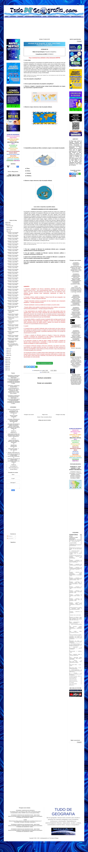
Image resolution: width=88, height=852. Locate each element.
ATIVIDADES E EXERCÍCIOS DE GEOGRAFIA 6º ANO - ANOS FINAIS (14, 376)
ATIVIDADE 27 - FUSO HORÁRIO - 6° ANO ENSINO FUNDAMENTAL (75, 468)
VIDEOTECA (17, 160)
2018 (7, 368)
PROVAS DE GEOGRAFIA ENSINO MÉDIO (13, 152)
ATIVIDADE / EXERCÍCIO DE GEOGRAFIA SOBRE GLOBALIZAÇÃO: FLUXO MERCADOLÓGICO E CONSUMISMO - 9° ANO (75, 574)
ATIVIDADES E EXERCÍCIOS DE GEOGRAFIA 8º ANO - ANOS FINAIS (14, 396)
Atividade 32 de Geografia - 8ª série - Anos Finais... (14, 290)
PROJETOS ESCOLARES (13, 154)
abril (8, 351)
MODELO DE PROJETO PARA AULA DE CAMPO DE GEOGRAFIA (13, 441)
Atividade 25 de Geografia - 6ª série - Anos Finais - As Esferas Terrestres (76, 358)
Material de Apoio (58, 843)
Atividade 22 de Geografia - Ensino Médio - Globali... (14, 336)
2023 (7, 359)
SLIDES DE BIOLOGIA (72, 678)
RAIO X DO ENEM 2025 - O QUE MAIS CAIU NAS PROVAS (13, 345)
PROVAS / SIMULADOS (13, 452)
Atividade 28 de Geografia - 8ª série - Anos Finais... (14, 301)
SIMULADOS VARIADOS (13, 159)
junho (8, 348)
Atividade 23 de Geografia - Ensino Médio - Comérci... (14, 332)
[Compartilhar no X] (53, 370)
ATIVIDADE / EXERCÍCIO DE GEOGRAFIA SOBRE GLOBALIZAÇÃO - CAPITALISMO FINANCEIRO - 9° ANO (75, 568)
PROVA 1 (75, 660)
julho (8, 231)
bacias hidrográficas (13, 467)
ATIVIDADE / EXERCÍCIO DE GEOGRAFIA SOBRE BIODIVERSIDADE (14, 420)
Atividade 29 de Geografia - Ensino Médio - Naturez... (14, 311)
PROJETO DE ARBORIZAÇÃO (13, 446)
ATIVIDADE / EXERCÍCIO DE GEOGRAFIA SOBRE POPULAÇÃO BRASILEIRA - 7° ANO (75, 591)
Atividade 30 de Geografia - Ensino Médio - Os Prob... (14, 307)
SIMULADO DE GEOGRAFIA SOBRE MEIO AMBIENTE (75, 674)
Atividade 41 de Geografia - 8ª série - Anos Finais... (14, 264)
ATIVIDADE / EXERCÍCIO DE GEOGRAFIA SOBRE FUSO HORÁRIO (75, 565)
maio (8, 350)
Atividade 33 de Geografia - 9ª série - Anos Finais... (14, 244)
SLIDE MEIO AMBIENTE (73, 677)
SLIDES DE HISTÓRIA (13, 157)
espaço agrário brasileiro (73, 683)
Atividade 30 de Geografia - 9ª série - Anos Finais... (14, 253)
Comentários (10, 538)
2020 (7, 364)
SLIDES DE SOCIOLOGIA (73, 681)
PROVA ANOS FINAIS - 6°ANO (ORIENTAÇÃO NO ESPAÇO (75, 662)
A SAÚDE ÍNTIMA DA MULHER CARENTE (75, 553)
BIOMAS (13, 431)
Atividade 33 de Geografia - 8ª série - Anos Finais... (14, 287)
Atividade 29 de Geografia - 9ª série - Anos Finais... (14, 256)
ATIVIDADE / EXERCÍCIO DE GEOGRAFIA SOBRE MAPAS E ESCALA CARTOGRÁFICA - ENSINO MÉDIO (75, 583)
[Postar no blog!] (52, 370)
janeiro (9, 355)
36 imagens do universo (73, 543)
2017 (7, 369)
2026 (7, 222)
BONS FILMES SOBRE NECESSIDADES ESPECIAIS (75, 632)
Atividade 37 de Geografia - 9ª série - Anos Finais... (14, 233)
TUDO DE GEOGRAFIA (63, 811)
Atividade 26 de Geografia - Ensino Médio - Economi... (14, 322)
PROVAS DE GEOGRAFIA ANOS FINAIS (13, 137)
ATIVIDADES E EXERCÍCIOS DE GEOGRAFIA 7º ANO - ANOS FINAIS (76, 332)
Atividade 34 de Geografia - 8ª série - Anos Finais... (14, 284)
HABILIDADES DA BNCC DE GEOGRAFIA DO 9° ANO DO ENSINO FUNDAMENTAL (75, 642)
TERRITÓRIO (73, 535)
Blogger (56, 838)
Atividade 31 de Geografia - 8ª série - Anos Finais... (14, 293)
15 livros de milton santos (13, 409)
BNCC (13, 143)
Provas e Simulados (51, 843)
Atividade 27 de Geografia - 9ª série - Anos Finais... (14, 261)
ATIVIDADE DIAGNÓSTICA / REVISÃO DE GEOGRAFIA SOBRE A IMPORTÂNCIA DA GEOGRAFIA (75, 608)
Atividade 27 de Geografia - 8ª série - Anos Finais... (14, 304)
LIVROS (13, 438)
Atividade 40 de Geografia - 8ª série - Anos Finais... (14, 267)
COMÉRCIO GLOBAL (73, 537)
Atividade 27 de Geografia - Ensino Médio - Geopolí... (14, 318)
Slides (45, 843)
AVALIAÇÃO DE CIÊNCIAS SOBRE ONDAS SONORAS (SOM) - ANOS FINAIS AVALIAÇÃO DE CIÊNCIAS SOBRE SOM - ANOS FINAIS (75, 618)
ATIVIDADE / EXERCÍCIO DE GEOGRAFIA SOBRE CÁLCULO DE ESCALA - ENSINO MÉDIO (75, 561)
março (9, 353)
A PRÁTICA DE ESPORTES (73, 552)
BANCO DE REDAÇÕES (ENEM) (76, 624)
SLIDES (44, 16)
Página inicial (44, 414)
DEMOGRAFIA (72, 538)
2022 (7, 361)
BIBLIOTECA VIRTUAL (76, 16)
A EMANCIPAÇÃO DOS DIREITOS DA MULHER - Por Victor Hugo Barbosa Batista (75, 549)
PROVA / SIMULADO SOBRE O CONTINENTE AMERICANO (75, 655)
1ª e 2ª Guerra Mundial (72, 542)
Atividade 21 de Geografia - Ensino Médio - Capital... (14, 339)
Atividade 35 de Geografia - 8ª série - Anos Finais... (14, 281)
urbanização (79, 539)
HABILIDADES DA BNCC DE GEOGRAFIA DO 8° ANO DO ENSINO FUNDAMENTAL (14, 435)
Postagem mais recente (29, 414)
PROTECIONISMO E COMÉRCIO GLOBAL (75, 652)
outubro (9, 227)
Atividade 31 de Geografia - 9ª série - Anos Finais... (14, 250)
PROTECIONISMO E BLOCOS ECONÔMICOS (75, 648)
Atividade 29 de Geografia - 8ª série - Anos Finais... (14, 298)
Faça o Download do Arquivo (44, 363)
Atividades (28, 843)
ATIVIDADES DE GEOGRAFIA (13, 146)
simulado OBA (13, 469)
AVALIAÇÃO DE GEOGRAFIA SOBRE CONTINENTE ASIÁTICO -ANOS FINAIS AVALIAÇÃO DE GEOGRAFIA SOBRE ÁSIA (14, 426)
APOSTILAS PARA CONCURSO (13, 149)
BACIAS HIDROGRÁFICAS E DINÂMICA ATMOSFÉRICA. (75, 622)
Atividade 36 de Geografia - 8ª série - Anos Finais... (14, 278)
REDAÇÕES (13, 156)
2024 (7, 357)
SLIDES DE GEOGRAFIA (13, 134)
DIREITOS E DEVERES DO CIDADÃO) (75, 634)
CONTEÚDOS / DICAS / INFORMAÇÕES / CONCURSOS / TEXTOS (76, 326)
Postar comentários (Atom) (46, 417)
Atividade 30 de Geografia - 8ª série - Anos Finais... (14, 295)
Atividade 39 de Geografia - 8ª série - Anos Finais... (14, 270)
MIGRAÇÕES (72, 539)
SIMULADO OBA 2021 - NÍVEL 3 (75, 676)
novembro (9, 225)
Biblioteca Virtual (65, 843)
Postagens (10, 536)
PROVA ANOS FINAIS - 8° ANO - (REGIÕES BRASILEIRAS (75, 668)
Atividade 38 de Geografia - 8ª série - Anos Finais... (14, 273)
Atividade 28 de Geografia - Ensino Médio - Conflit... (14, 315)
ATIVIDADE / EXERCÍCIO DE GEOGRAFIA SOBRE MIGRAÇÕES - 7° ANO (75, 587)
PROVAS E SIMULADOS (53, 16)
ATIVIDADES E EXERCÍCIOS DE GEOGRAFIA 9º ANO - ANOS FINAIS (76, 297)
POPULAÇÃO (75, 647)
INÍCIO (6, 16)
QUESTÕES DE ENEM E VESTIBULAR (33, 16)
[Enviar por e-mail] (51, 370)
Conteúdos (24, 843)
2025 (7, 224)
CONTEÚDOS (13, 16)
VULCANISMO (13, 466)
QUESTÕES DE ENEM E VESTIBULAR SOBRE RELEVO (75, 671)
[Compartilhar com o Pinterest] (56, 370)
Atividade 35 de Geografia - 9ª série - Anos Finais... (14, 239)
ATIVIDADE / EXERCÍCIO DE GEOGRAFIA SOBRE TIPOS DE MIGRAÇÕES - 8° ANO (75, 599)
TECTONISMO (71, 682)
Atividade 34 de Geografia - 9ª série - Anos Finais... (14, 242)
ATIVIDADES (20, 16)
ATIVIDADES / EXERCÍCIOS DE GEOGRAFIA (13, 386)
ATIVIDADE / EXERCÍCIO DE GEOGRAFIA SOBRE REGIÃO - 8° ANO (75, 595)
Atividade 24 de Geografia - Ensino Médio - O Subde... (14, 328)
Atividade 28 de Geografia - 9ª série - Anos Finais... (14, 259)
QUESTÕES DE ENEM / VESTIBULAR (13, 140)
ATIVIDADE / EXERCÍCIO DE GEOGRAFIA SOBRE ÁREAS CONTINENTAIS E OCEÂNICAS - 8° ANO (75, 604)
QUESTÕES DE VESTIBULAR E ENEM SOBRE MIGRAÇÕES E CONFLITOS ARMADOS (14, 460)
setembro (9, 229)
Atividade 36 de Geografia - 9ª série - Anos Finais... (14, 236)
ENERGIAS (13, 432)
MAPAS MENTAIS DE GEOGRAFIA (12, 342)
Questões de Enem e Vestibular (37, 843)
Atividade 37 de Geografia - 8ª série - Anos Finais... (14, 276)
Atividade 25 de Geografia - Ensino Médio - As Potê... (14, 325)
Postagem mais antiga (60, 414)
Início (20, 843)
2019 (7, 366)
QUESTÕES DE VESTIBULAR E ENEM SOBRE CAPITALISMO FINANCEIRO (14, 455)
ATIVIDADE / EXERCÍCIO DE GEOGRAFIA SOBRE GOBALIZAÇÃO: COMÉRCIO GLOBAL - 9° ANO (75, 579)
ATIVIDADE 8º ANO (45, 372)
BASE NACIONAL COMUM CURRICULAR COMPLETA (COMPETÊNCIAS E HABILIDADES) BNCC (75, 628)
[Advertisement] (45, 27)
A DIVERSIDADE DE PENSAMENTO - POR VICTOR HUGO (13, 412)
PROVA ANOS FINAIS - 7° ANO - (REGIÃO (13, 449)
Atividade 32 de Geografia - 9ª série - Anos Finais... (14, 247)
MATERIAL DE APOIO (64, 16)
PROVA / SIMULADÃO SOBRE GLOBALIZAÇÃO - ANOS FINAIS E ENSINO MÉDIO (75, 658)
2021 (7, 362)
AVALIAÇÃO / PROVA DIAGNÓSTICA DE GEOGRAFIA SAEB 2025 (76, 375)
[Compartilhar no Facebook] (54, 370)
